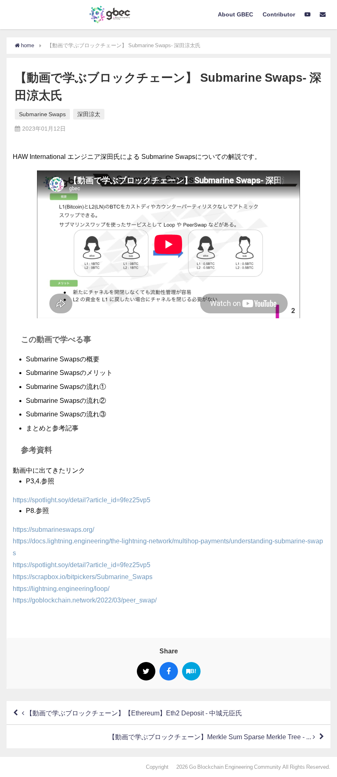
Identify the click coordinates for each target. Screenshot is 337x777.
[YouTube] (307, 15)
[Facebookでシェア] (168, 671)
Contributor (279, 14)
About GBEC (235, 14)
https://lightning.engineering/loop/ (61, 588)
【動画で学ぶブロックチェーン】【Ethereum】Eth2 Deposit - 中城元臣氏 (133, 713)
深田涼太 (88, 114)
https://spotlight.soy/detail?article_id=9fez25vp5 (81, 500)
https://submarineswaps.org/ (53, 529)
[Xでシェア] (146, 671)
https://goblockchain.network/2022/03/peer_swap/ (85, 600)
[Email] (322, 15)
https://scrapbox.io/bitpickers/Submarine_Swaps (82, 576)
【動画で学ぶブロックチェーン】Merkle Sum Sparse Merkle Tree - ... (210, 736)
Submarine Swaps (42, 114)
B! (193, 671)
